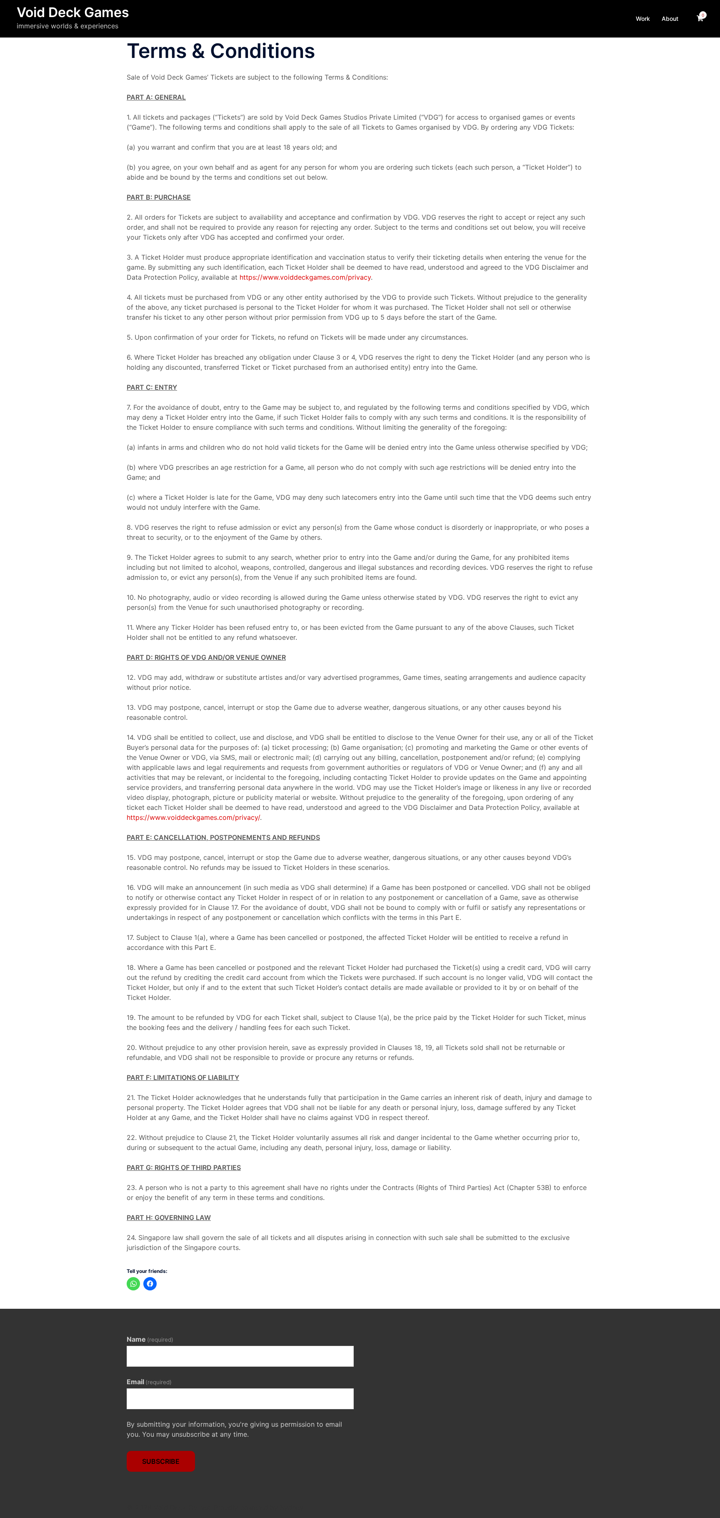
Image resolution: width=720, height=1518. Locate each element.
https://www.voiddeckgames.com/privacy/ (193, 817)
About (670, 18)
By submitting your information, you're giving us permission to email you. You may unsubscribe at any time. (234, 1429)
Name (150, 1339)
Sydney (291, 1507)
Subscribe (161, 1461)
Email (149, 1382)
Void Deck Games (73, 12)
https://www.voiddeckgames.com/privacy (305, 277)
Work (643, 18)
